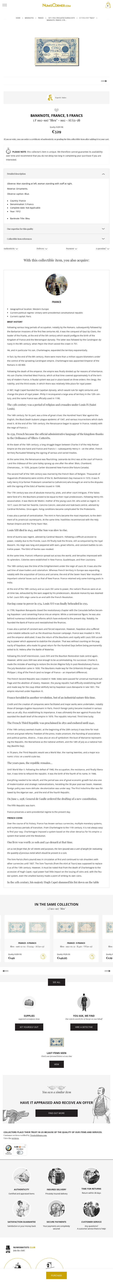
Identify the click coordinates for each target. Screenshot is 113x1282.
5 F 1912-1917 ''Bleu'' (86, 18)
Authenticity (9, 248)
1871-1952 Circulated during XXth (61, 18)
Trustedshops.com (38, 1135)
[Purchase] (43, 957)
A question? (101, 248)
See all (56, 982)
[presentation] (9, 81)
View (56, 1064)
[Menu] (25, 1146)
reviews (15, 1138)
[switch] (20, 1152)
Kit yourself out (29, 1027)
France (41, 18)
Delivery (41, 248)
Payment (70, 248)
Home (18, 18)
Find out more (56, 1113)
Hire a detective (84, 1027)
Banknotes (29, 18)
